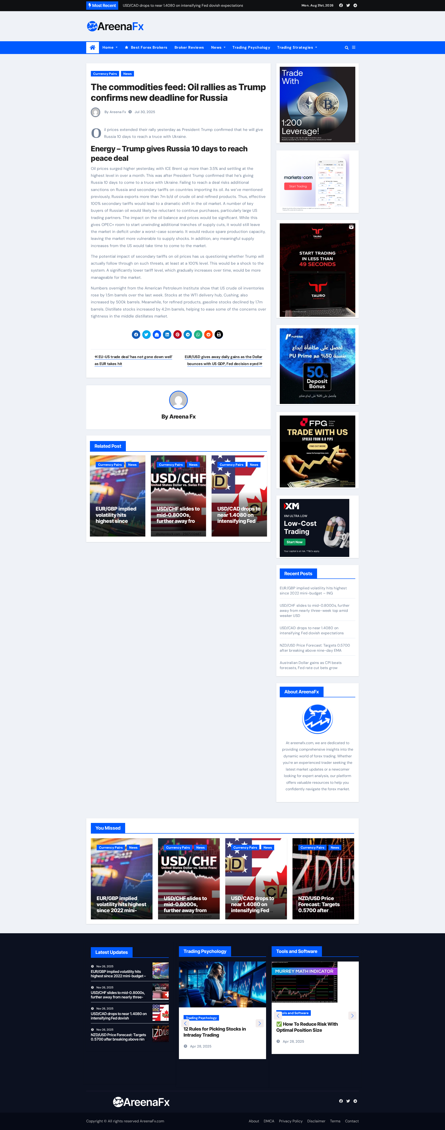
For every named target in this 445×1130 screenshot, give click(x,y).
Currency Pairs (105, 74)
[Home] (92, 47)
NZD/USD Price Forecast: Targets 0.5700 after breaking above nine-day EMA (315, 648)
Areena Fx (182, 416)
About (254, 1121)
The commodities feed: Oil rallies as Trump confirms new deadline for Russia (178, 92)
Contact (352, 1121)
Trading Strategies (295, 47)
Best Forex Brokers (149, 47)
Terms (335, 1121)
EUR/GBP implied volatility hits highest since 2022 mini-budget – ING (117, 521)
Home (108, 47)
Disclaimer (316, 1121)
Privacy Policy (291, 1121)
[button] (353, 47)
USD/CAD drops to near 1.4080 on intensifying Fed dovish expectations (239, 521)
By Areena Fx (115, 112)
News (217, 47)
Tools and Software (295, 1018)
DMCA (269, 1121)
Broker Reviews (189, 47)
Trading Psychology (251, 47)
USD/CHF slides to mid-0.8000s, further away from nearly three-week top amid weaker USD (315, 610)
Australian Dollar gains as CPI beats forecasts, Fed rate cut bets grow (311, 665)
